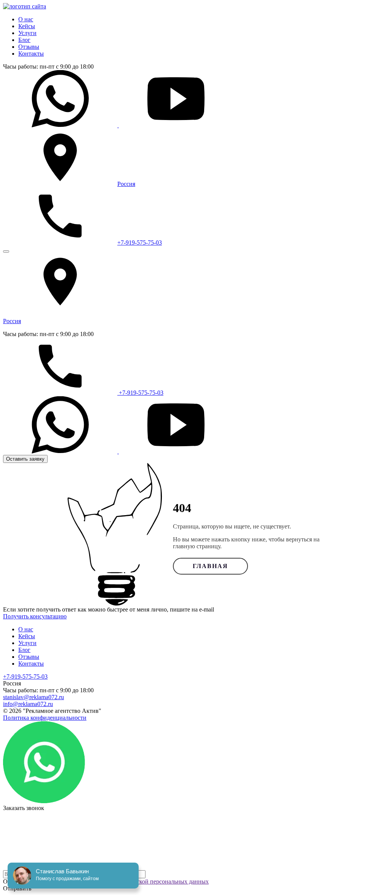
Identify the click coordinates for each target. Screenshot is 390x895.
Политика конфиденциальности (44, 717)
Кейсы (26, 26)
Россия (126, 184)
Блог (24, 40)
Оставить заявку (25, 459)
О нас (25, 19)
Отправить (17, 888)
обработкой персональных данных (164, 881)
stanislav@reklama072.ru (33, 697)
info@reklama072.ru (28, 704)
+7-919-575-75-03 (139, 242)
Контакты (31, 53)
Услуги (27, 33)
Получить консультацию (35, 616)
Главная (210, 566)
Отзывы (28, 46)
